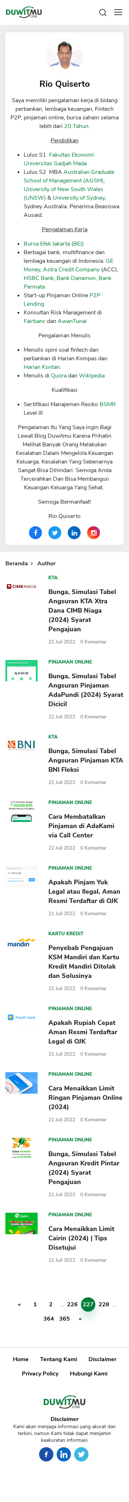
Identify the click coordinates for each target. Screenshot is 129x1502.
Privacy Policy (40, 1374)
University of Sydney (79, 198)
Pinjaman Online (70, 662)
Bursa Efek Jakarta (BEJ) (54, 244)
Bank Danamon (76, 278)
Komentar (93, 641)
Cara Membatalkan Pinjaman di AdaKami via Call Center (81, 826)
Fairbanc (35, 321)
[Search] (103, 12)
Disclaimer (102, 1359)
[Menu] (118, 12)
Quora (59, 376)
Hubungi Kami (89, 1374)
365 (64, 1319)
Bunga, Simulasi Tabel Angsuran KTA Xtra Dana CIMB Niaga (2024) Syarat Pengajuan (82, 610)
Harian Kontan (42, 367)
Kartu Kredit (65, 934)
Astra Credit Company (71, 270)
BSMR (108, 404)
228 (104, 1304)
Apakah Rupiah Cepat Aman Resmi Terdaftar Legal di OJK (82, 1032)
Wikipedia (92, 376)
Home (21, 1359)
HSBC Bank (39, 278)
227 (88, 1304)
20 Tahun (76, 126)
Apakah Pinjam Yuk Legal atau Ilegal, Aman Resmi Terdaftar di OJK (84, 891)
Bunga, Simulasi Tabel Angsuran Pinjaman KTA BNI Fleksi (85, 760)
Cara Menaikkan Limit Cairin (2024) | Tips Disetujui (81, 1238)
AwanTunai (72, 321)
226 (72, 1304)
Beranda (16, 563)
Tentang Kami (58, 1359)
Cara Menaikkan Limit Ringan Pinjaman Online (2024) (85, 1097)
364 (48, 1319)
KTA (53, 578)
